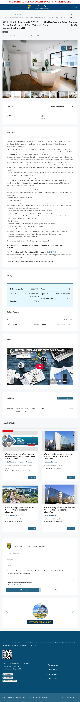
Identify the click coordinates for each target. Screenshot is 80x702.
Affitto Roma (52, 679)
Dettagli (32, 478)
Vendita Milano (53, 665)
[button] (7, 611)
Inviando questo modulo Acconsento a (20, 584)
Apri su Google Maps (66, 398)
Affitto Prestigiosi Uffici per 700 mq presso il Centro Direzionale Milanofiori (20, 509)
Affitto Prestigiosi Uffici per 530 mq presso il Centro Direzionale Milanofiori (59, 456)
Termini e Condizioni (14, 585)
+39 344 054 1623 (54, 252)
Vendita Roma (53, 674)
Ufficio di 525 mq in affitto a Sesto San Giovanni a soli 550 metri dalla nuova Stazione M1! (20, 456)
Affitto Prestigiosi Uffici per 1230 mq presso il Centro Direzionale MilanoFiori (59, 509)
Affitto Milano (52, 670)
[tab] (63, 48)
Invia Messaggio (23, 590)
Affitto (5, 32)
